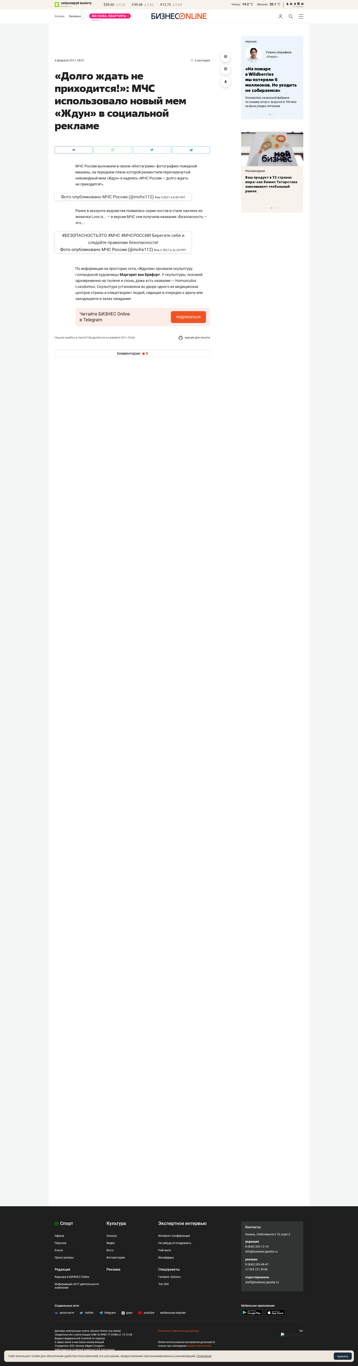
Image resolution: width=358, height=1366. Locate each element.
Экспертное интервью (182, 1223)
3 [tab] (273, 114)
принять (342, 1356)
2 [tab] (271, 114)
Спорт (66, 1223)
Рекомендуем (255, 171)
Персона (60, 1243)
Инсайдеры (166, 1257)
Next (299, 114)
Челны (235, 4)
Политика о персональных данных (178, 1330)
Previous (247, 114)
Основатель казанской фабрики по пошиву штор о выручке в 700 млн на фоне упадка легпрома (270, 102)
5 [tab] (273, 207)
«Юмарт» (272, 56)
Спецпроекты (169, 1269)
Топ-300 (163, 1284)
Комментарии (132, 353)
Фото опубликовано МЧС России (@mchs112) (107, 196)
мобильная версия (173, 1312)
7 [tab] (277, 207)
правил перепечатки (199, 1345)
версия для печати (197, 337)
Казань (60, 16)
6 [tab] (275, 207)
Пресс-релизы (64, 1257)
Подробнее (204, 1356)
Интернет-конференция (174, 1235)
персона (251, 41)
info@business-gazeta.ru (261, 1251)
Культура (116, 1223)
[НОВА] (110, 17)
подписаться (188, 316)
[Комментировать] (225, 57)
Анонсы (111, 1235)
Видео (110, 1243)
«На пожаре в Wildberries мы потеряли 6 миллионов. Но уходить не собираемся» (271, 79)
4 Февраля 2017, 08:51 (70, 60)
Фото (110, 1250)
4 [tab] (271, 207)
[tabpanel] (272, 77)
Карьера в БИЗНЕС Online (72, 1276)
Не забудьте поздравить (174, 1243)
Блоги (59, 1250)
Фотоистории (115, 1257)
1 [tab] (269, 114)
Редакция (62, 1269)
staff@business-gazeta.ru (262, 1282)
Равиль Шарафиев (278, 52)
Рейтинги (164, 1250)
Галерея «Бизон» (169, 1276)
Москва (262, 4)
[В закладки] (225, 69)
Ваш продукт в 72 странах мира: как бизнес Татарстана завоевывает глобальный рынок (271, 184)
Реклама (113, 1269)
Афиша (59, 1235)
